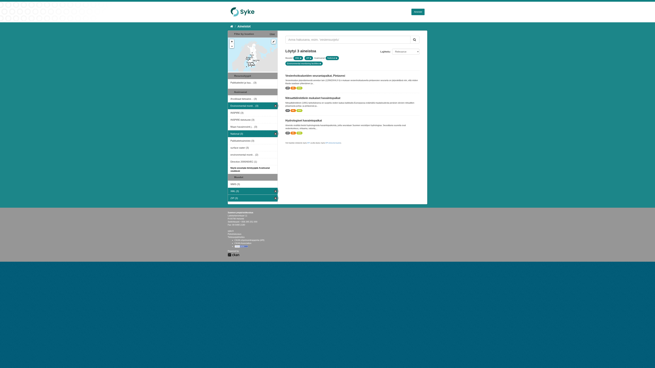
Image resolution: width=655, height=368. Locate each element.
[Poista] (300, 58)
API (308, 143)
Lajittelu (385, 51)
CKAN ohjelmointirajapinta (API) (249, 240)
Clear (272, 34)
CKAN (233, 255)
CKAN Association (243, 243)
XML (293, 88)
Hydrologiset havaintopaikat (303, 120)
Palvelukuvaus (234, 234)
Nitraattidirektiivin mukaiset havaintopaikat (312, 98)
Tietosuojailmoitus (236, 237)
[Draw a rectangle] (273, 41)
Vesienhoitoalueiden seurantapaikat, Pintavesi (315, 75)
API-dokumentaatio (332, 143)
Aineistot (418, 12)
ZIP (287, 88)
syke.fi (231, 231)
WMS (299, 88)
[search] (414, 40)
